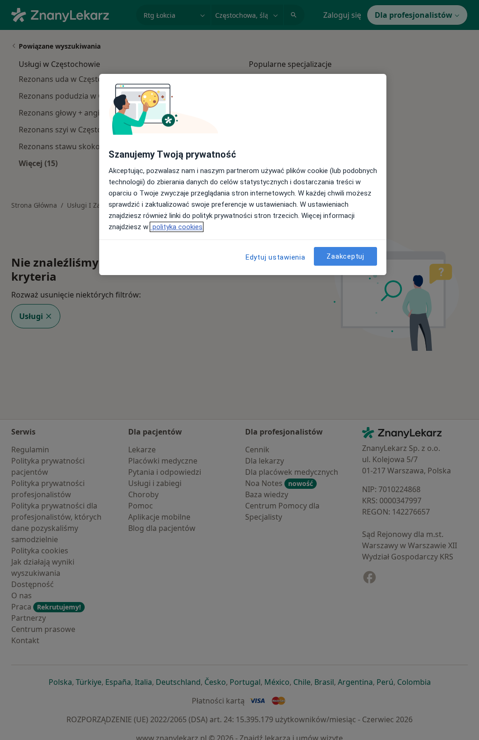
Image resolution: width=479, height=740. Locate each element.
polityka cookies (177, 227)
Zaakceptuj (345, 256)
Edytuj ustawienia (275, 257)
